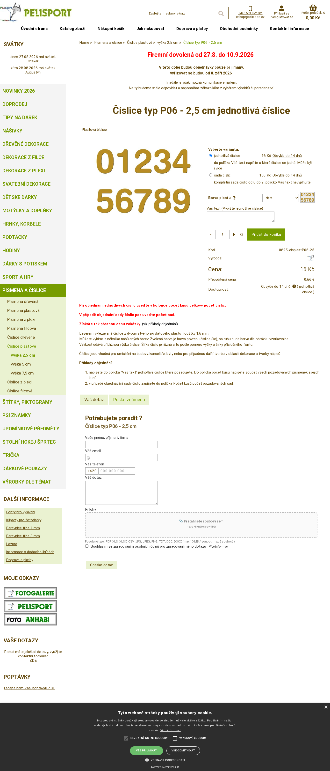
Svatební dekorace (26, 184)
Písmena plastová (23, 310)
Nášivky (12, 131)
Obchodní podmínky (239, 28)
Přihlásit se (281, 13)
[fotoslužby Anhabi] (30, 624)
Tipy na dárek (19, 117)
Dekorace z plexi (23, 171)
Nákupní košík (111, 28)
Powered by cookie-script (165, 767)
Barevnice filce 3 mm (23, 536)
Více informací (218, 546)
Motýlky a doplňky (27, 210)
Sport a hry (18, 277)
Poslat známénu (129, 399)
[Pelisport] (310, 259)
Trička (10, 455)
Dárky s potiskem (24, 264)
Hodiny (11, 250)
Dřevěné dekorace (25, 144)
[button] (165, 759)
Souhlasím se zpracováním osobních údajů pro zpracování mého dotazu (148, 546)
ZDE (33, 660)
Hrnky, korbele (21, 224)
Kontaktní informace (289, 28)
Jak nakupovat (150, 28)
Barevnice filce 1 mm (23, 528)
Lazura (11, 544)
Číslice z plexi (19, 382)
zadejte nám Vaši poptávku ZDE (29, 688)
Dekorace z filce (23, 157)
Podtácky (14, 237)
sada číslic (222, 175)
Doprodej (14, 104)
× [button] (326, 707)
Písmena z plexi (21, 319)
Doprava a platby (192, 28)
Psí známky (16, 415)
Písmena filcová (21, 328)
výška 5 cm (21, 364)
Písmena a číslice (24, 290)
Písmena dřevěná (22, 301)
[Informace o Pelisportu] (30, 611)
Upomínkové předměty (30, 429)
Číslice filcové (19, 391)
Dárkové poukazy (24, 468)
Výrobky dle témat (26, 482)
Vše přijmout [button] (146, 750)
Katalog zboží (73, 28)
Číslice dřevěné (21, 337)
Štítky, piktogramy (27, 402)
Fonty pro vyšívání (20, 512)
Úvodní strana (34, 28)
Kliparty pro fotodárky (23, 520)
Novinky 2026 (18, 91)
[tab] (94, 400)
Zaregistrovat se (281, 17)
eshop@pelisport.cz (250, 17)
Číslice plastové (21, 346)
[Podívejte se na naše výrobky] (30, 598)
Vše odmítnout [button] (183, 750)
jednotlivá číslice (227, 156)
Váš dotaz (94, 399)
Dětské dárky (19, 197)
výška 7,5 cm (22, 373)
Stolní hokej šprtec (29, 442)
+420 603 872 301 (250, 13)
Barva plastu (220, 198)
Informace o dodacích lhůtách (30, 552)
